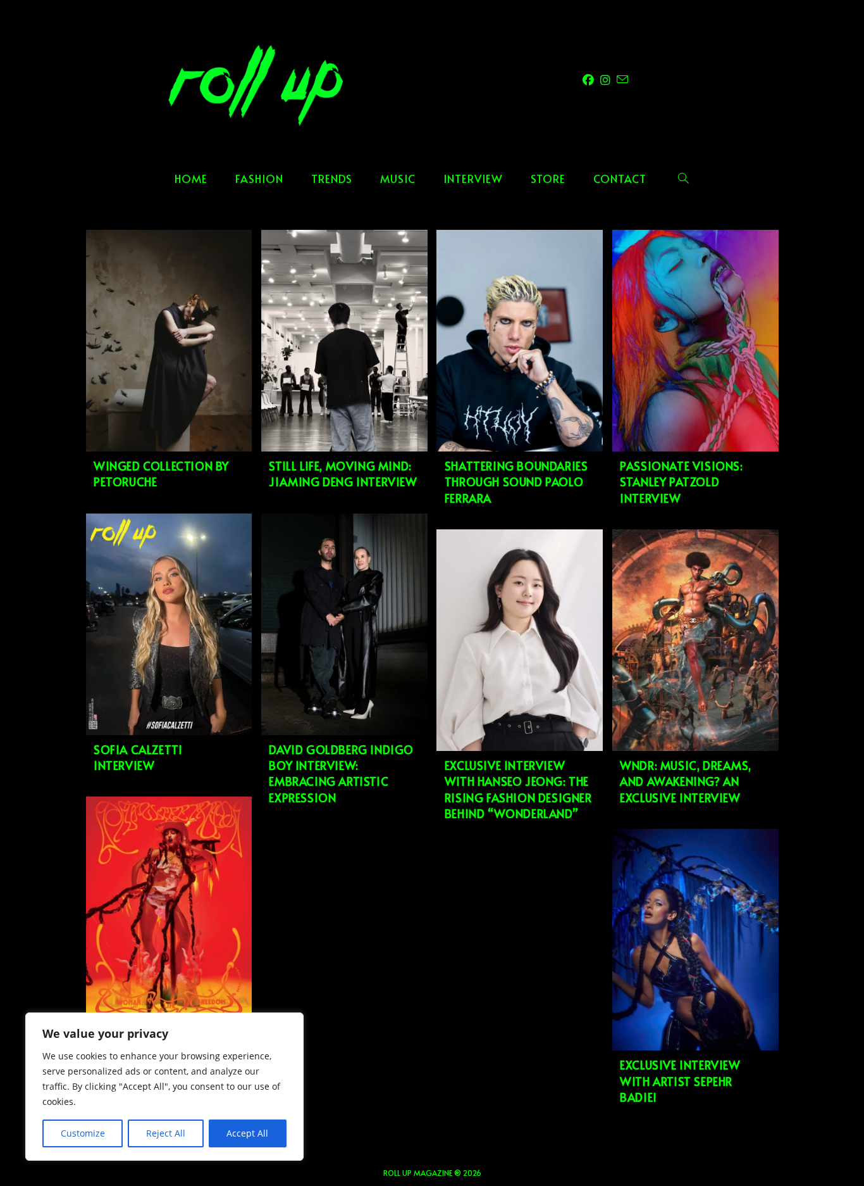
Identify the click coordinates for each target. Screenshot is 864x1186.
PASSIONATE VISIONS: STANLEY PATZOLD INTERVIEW (681, 481)
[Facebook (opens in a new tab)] (588, 80)
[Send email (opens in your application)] (622, 79)
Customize (83, 1133)
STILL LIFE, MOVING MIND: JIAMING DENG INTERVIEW (343, 473)
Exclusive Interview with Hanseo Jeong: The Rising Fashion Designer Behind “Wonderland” (518, 789)
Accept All (247, 1133)
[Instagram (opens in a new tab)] (605, 80)
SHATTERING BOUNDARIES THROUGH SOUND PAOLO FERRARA (516, 481)
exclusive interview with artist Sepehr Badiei (680, 1080)
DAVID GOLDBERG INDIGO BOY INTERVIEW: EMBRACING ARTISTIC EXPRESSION (341, 773)
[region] (164, 1087)
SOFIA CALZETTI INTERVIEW (138, 757)
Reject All (165, 1133)
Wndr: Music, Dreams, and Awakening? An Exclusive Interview (685, 781)
